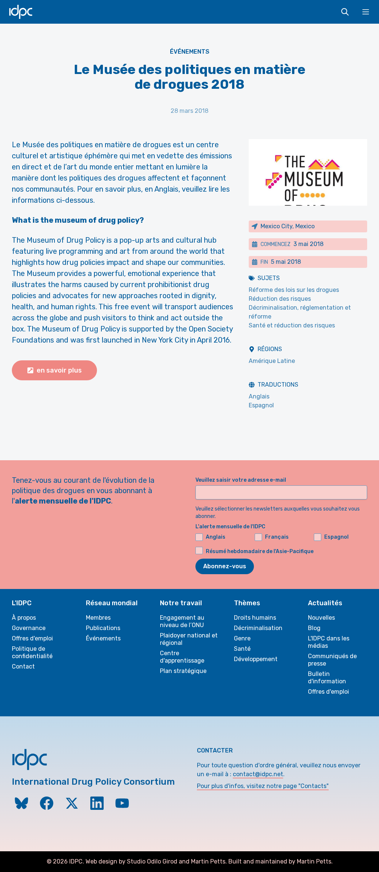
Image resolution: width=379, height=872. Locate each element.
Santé (242, 648)
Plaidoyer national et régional (189, 639)
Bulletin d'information (327, 677)
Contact (23, 666)
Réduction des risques (280, 298)
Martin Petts (208, 861)
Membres (98, 617)
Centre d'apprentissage (182, 657)
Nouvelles (321, 617)
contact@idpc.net (258, 774)
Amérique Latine (272, 360)
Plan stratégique (183, 670)
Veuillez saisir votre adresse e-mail (240, 480)
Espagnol (261, 405)
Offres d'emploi (32, 638)
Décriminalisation (258, 628)
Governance (29, 628)
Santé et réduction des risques (292, 325)
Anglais (259, 396)
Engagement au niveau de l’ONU (182, 621)
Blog (314, 628)
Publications (103, 628)
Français (277, 537)
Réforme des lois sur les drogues (294, 289)
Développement (256, 659)
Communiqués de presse (332, 660)
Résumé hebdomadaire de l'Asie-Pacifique (259, 551)
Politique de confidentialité (32, 652)
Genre (242, 638)
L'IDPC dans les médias (328, 642)
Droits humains (255, 617)
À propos (24, 617)
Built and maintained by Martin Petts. (280, 861)
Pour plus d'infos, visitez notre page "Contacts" (263, 785)
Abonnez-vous (224, 566)
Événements (189, 51)
